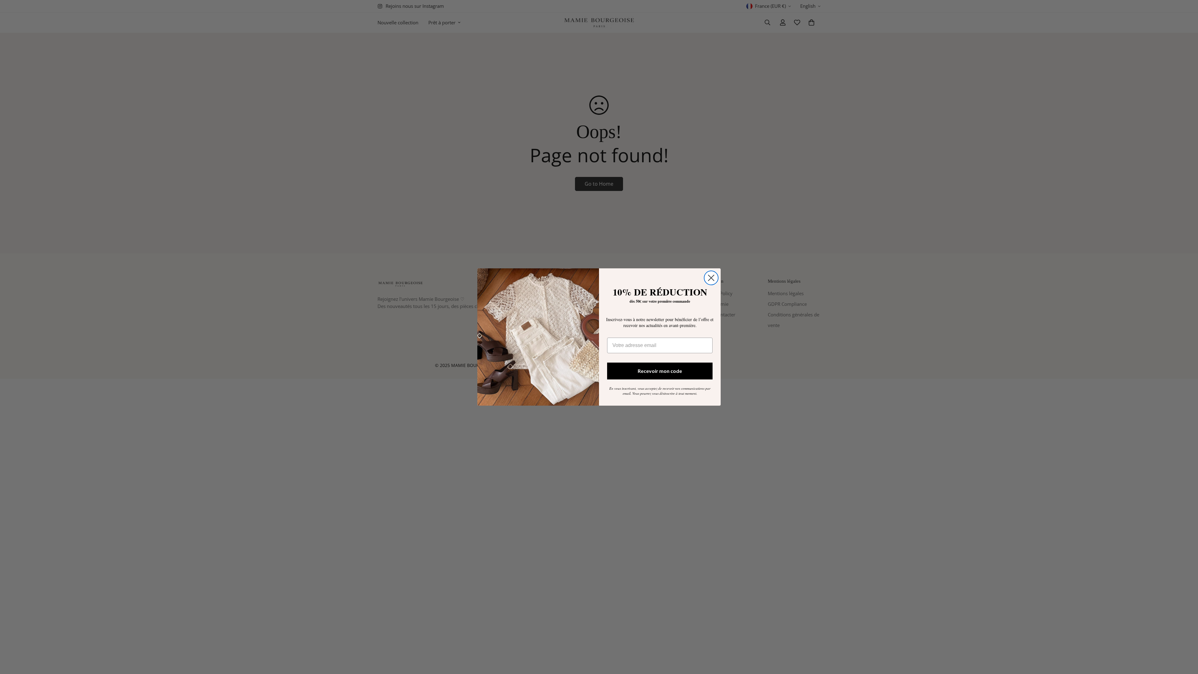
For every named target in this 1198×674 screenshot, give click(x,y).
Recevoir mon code (660, 371)
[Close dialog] (711, 278)
